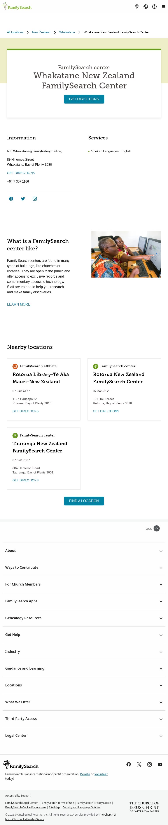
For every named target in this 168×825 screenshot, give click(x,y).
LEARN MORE (18, 304)
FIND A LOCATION (84, 501)
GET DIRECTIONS (84, 99)
